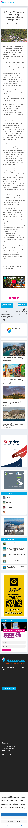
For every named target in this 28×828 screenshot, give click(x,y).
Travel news (17, 25)
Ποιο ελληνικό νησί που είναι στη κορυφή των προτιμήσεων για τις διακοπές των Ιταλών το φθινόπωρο (13, 424)
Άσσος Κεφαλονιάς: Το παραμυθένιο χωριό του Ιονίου (16, 567)
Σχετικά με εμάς (9, 688)
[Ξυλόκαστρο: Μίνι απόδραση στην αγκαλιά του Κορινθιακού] (4, 543)
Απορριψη (14, 818)
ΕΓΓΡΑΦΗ (6, 650)
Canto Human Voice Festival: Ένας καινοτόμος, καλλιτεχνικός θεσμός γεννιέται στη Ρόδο (12, 402)
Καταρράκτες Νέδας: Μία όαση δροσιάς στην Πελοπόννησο (14, 561)
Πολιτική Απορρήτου (19, 825)
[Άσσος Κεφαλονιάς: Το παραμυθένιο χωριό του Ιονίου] (4, 567)
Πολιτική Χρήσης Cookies (9, 825)
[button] (26, 793)
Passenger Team (16, 23)
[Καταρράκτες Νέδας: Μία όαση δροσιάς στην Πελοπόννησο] (4, 561)
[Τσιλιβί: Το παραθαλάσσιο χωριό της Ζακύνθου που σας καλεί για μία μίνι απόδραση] (4, 555)
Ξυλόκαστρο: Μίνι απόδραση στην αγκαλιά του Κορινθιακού (15, 543)
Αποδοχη (14, 814)
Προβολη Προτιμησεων (14, 821)
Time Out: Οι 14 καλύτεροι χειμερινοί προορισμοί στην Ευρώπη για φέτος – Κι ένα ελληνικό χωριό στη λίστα (13, 381)
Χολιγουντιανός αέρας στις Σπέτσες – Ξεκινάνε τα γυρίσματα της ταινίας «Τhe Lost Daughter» (13, 359)
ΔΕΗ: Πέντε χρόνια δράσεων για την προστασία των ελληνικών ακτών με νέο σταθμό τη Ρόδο (16, 549)
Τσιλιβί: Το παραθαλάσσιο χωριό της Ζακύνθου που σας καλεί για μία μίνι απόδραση (16, 556)
